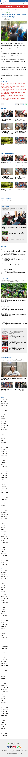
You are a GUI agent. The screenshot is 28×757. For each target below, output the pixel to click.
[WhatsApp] (18, 747)
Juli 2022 (2, 457)
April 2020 (3, 507)
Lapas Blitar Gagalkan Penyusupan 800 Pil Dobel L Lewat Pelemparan (21, 391)
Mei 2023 (3, 438)
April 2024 (3, 418)
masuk (6, 200)
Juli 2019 (2, 523)
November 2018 (4, 538)
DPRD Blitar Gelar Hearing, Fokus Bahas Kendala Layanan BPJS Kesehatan (13, 319)
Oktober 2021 (4, 473)
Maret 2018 (3, 553)
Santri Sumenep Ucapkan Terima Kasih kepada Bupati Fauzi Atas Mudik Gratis (14, 324)
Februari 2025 (4, 399)
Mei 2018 (3, 549)
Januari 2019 (3, 534)
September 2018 (4, 542)
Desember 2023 (4, 425)
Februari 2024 (4, 421)
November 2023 (4, 427)
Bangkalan (3, 12)
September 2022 (4, 453)
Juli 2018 (2, 546)
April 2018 (3, 551)
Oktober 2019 (4, 518)
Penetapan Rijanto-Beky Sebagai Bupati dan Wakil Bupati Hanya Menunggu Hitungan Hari (16, 349)
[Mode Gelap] (24, 3)
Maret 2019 (3, 531)
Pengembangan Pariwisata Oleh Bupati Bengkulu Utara (14, 273)
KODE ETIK (12, 750)
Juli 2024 (2, 412)
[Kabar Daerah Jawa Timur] (8, 3)
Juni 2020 (3, 503)
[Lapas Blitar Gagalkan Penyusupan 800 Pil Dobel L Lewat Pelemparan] (21, 385)
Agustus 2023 (4, 433)
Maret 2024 (3, 420)
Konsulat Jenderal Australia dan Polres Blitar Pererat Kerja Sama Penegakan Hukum (14, 87)
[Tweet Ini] (18, 104)
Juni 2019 (3, 525)
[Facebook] (8, 747)
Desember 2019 (4, 514)
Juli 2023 (2, 434)
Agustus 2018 (4, 544)
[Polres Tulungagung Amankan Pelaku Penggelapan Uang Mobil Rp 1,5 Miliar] (7, 126)
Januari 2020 (3, 512)
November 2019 (4, 516)
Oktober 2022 (4, 451)
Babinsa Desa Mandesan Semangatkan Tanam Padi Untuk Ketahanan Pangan (13, 305)
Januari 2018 (3, 557)
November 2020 (4, 494)
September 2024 (4, 408)
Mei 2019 (3, 527)
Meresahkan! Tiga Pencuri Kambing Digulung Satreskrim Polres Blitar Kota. (13, 99)
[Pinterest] (13, 747)
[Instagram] (15, 747)
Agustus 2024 (4, 410)
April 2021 (3, 484)
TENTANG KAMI (14, 751)
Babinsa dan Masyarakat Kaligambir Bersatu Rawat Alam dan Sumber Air (17, 232)
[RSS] (20, 747)
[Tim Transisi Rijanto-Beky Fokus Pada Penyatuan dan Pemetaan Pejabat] (5, 343)
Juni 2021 (3, 481)
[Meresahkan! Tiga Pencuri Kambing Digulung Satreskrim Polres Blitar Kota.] (21, 140)
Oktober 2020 (4, 496)
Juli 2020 (2, 501)
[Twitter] (11, 747)
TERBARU (8, 12)
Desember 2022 (4, 447)
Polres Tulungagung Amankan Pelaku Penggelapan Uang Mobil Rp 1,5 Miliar (13, 90)
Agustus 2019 (4, 521)
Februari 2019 (4, 533)
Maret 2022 (3, 464)
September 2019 (4, 520)
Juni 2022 (3, 458)
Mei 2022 (3, 460)
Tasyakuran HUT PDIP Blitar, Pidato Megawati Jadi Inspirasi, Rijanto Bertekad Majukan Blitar (17, 337)
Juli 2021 (2, 479)
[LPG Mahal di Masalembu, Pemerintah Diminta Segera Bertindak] (7, 140)
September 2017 (4, 564)
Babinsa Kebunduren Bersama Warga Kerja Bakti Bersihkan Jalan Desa (12, 310)
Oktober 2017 (4, 562)
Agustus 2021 (4, 477)
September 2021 (4, 475)
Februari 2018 (4, 555)
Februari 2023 (4, 444)
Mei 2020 (3, 505)
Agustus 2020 (4, 499)
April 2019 (3, 529)
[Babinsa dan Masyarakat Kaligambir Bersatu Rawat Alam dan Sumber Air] (5, 233)
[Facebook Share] (16, 104)
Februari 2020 (4, 510)
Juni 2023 (3, 436)
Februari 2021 (4, 488)
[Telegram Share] (23, 104)
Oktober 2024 (4, 407)
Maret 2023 (3, 442)
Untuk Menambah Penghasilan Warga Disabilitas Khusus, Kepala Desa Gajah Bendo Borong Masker (15, 250)
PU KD (5, 18)
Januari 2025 (3, 401)
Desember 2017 (4, 558)
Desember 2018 (4, 536)
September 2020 (4, 497)
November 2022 (4, 449)
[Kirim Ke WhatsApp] (26, 104)
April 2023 (3, 440)
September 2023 (4, 431)
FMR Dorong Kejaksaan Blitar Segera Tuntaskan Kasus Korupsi (13, 84)
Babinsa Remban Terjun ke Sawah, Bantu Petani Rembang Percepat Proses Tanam (13, 315)
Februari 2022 (4, 466)
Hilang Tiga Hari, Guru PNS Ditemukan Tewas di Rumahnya (14, 260)
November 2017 (4, 560)
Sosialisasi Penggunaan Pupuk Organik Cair (13, 264)
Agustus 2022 (4, 455)
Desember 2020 (4, 492)
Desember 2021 (4, 470)
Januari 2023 (3, 446)
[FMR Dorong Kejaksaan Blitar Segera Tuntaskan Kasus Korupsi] (7, 113)
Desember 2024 (4, 403)
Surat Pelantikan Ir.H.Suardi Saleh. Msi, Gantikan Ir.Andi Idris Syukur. (14, 268)
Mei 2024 (3, 416)
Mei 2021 (3, 483)
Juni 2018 (3, 547)
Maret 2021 (3, 486)
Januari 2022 (3, 468)
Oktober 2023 (4, 429)
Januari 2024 (3, 423)
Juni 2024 (3, 414)
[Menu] (2, 3)
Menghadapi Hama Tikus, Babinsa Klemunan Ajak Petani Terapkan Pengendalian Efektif (13, 93)
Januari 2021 (3, 490)
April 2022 (3, 462)
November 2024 (4, 405)
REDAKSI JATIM (5, 750)
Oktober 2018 (4, 540)
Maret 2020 (3, 508)
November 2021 (4, 471)
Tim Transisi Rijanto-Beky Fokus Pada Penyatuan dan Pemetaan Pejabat (17, 343)
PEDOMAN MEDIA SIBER (21, 750)
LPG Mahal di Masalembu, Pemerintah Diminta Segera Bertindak (12, 96)
